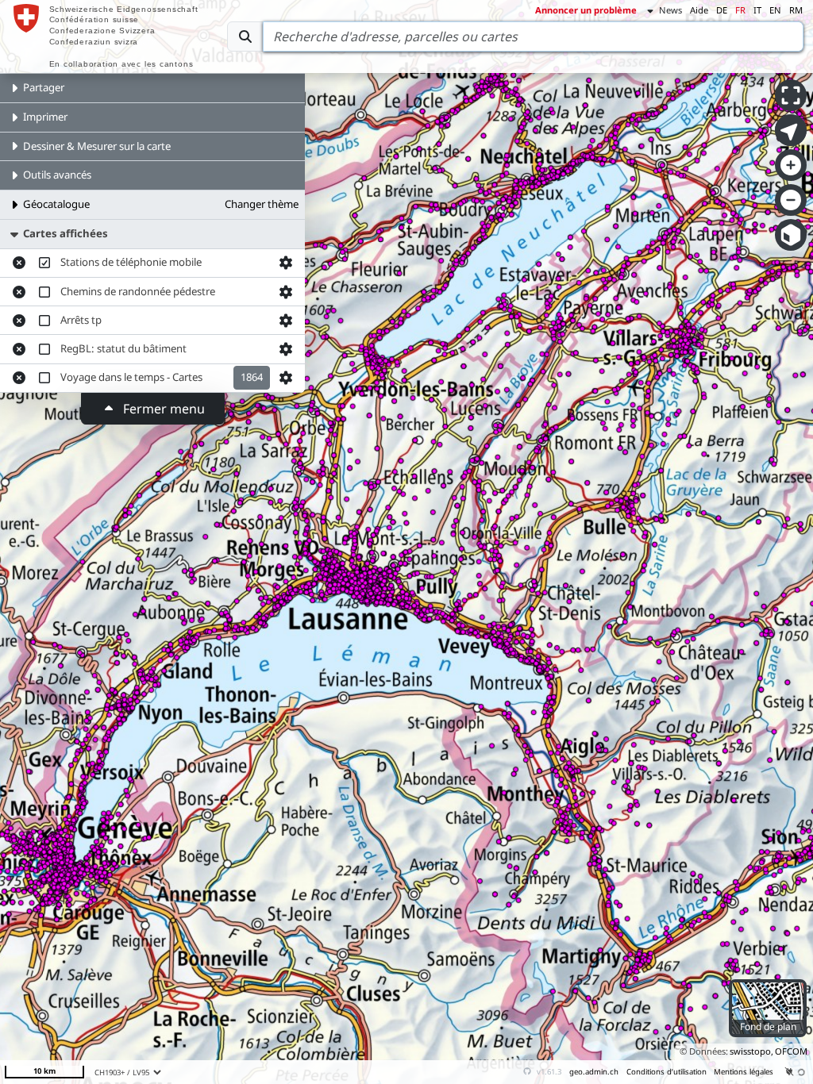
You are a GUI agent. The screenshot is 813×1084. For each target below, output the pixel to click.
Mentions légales (743, 1072)
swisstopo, (751, 1051)
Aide (699, 10)
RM (796, 10)
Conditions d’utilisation (666, 1072)
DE (721, 10)
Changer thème (262, 204)
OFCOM (791, 1051)
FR (740, 10)
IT (757, 10)
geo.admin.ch (593, 1072)
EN (775, 10)
